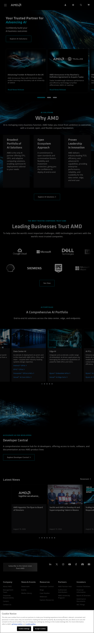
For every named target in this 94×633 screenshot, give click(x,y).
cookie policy (30, 624)
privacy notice (17, 624)
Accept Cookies (40, 629)
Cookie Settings (24, 629)
